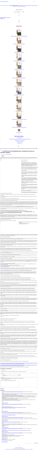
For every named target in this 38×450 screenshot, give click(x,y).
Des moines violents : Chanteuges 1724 (19, 140)
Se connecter (19, 374)
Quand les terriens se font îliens (19, 141)
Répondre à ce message (5, 411)
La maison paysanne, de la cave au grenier (19, 52)
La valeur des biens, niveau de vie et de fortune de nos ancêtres (19, 119)
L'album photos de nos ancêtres (28, 5)
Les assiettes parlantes (19, 137)
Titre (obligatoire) (3, 378)
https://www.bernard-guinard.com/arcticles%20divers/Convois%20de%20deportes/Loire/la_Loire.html (14, 407)
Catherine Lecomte (9, 154)
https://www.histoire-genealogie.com (19, 447)
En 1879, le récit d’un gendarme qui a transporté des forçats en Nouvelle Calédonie (12, 391)
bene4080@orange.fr (4, 439)
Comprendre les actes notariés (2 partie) (19, 86)
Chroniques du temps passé (13, 148)
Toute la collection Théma (19, 132)
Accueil (1, 5)
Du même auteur (8, 17)
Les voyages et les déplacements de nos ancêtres (19, 60)
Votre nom (3, 374)
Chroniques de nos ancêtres (6, 148)
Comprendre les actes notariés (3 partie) (19, 69)
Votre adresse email (4, 375)
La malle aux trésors (21, 5)
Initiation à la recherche (35, 5)
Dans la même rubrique (19, 136)
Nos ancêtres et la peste (19, 103)
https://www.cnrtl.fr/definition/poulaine (4, 266)
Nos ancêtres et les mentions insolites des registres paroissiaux (19, 127)
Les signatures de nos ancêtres (19, 111)
